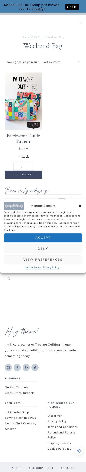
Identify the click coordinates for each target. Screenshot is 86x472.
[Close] (78, 182)
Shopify (37, 8)
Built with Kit (43, 287)
